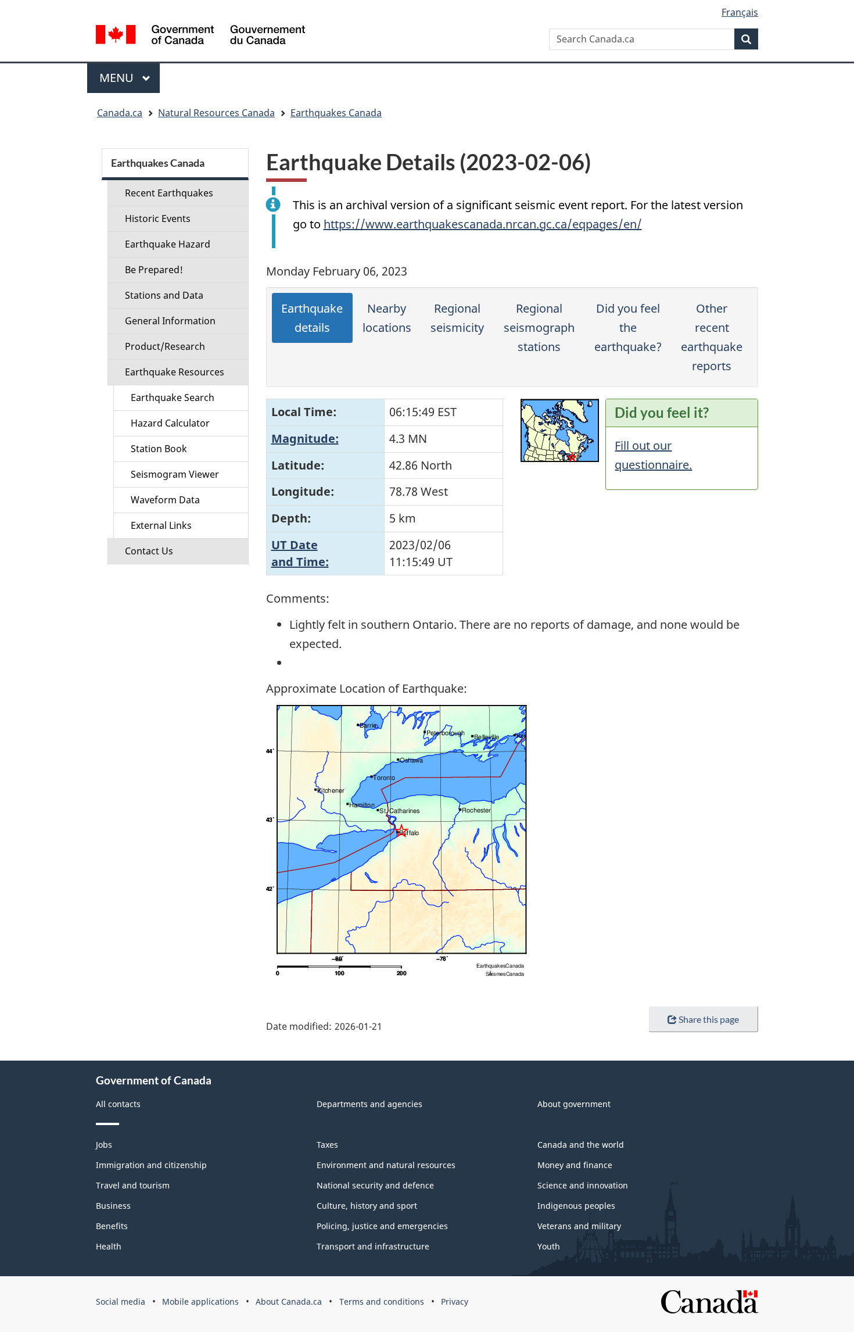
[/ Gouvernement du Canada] (200, 36)
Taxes (327, 1144)
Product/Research (165, 346)
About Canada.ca (289, 1301)
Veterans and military (579, 1225)
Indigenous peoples (576, 1205)
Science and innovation (582, 1185)
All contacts (118, 1103)
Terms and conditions (381, 1301)
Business (113, 1205)
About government (574, 1103)
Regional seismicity (457, 317)
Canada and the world (580, 1144)
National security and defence (375, 1185)
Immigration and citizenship (151, 1164)
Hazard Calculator (170, 423)
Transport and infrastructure (373, 1246)
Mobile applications (200, 1301)
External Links (161, 525)
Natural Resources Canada (216, 112)
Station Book (159, 448)
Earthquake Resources (174, 372)
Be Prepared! (154, 269)
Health (108, 1246)
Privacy (454, 1301)
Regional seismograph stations (539, 327)
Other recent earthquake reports (711, 337)
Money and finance (574, 1164)
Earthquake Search (172, 397)
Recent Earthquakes (169, 193)
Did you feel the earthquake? (628, 327)
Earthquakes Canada (336, 112)
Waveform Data (165, 499)
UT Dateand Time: (300, 553)
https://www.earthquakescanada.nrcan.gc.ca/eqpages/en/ (483, 224)
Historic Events (158, 218)
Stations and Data (164, 295)
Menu (118, 77)
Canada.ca (119, 112)
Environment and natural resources (386, 1164)
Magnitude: (305, 438)
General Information (170, 320)
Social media (120, 1301)
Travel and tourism (133, 1185)
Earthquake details (312, 317)
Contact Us (149, 551)
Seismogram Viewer (175, 474)
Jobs (104, 1144)
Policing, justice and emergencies (382, 1225)
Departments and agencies (369, 1103)
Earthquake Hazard (167, 244)
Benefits (112, 1225)
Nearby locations (387, 317)
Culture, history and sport (367, 1205)
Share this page (709, 1019)
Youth (548, 1246)
